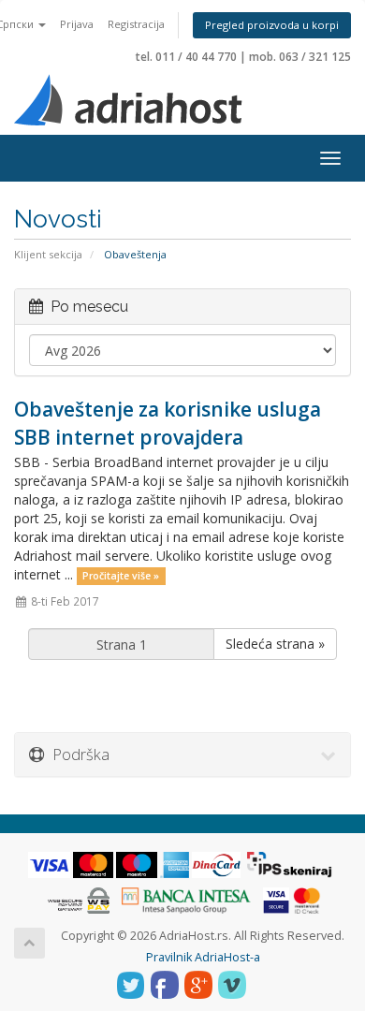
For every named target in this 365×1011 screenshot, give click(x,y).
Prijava (77, 24)
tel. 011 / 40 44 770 (186, 57)
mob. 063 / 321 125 (300, 57)
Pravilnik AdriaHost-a (203, 957)
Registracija (136, 24)
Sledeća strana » (275, 643)
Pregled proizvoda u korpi (272, 25)
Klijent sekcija (48, 254)
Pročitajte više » (120, 575)
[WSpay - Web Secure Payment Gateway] (79, 900)
